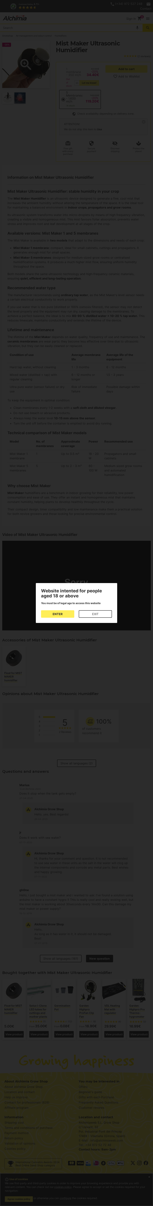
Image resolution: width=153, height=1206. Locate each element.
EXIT (95, 614)
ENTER (58, 614)
